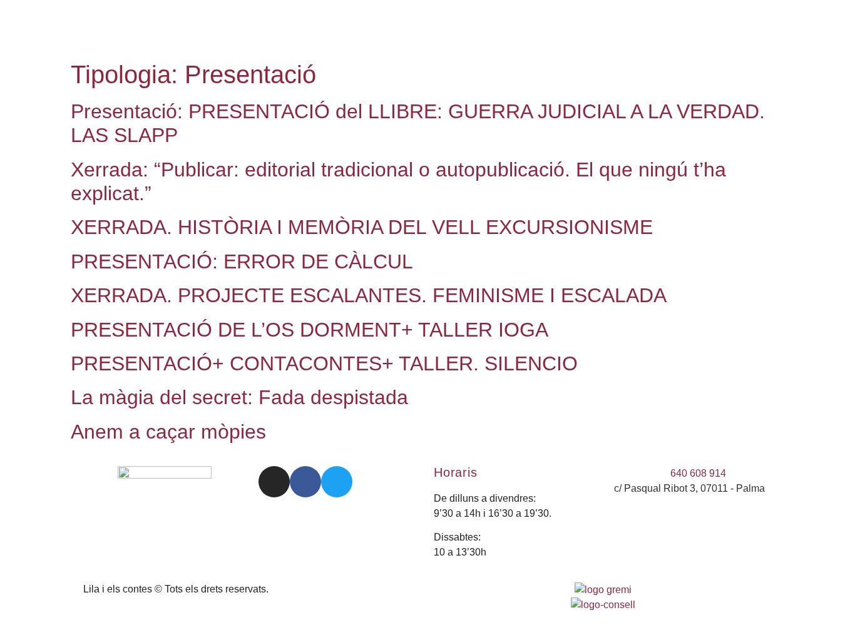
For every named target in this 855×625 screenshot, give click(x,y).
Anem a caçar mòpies (168, 431)
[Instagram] (274, 481)
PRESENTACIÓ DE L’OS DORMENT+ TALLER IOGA (309, 329)
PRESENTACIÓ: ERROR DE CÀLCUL (242, 261)
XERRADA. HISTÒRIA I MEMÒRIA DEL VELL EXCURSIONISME (362, 227)
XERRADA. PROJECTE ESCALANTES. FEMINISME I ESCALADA (369, 295)
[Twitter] (336, 481)
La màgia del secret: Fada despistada (239, 397)
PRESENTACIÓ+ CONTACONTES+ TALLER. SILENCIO (324, 363)
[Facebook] (305, 481)
